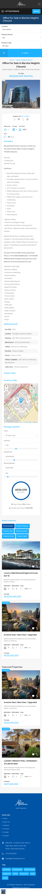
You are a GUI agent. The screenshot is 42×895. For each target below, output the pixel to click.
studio (32, 874)
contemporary (17, 869)
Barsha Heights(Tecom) (24, 60)
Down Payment (9, 463)
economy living (29, 869)
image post (7, 874)
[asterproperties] (21, 6)
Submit (36, 11)
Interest (7, 441)
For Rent (6, 829)
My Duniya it (25, 888)
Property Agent (22, 536)
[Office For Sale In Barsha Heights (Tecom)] (21, 400)
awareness (6, 869)
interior (15, 874)
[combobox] (21, 30)
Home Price (8, 452)
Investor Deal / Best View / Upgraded (20, 635)
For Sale (6, 832)
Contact (6, 835)
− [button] (6, 389)
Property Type (6, 43)
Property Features (22, 526)
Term (6, 431)
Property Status (7, 34)
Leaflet (20, 422)
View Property (21, 564)
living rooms (24, 874)
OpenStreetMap (28, 422)
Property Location (22, 531)
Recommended (8, 526)
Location (4, 26)
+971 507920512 (12, 11)
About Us (6, 822)
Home (12, 60)
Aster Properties (29, 885)
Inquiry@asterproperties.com (15, 858)
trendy (5, 878)
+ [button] (6, 386)
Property (6, 825)
